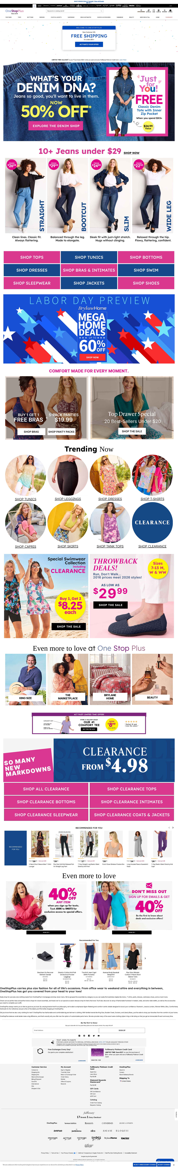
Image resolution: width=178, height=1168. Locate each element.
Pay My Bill (93, 1076)
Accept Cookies (164, 1164)
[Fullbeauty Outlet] (89, 1146)
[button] (91, 1)
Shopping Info (35, 1072)
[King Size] (125, 1139)
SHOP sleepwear (32, 283)
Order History (65, 1077)
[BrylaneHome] (110, 1139)
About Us (122, 1070)
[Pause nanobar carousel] (87, 3)
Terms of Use (55, 1153)
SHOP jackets (89, 283)
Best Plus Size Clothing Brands (113, 1153)
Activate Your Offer (89, 44)
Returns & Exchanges (38, 1077)
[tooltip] (34, 6)
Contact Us (35, 1070)
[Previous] (169, 827)
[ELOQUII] (122, 1130)
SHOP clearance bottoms (46, 801)
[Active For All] (67, 1139)
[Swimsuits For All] (52, 1139)
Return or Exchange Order (68, 1074)
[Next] (173, 827)
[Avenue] (58, 1131)
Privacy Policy (45, 1153)
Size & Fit (34, 1081)
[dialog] (170, 5)
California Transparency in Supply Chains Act (90, 1153)
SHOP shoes (146, 283)
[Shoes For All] (96, 1139)
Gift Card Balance (95, 1091)
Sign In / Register (65, 1070)
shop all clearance (46, 788)
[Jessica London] (126, 1123)
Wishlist (63, 1079)
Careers (121, 1072)
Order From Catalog (96, 1103)
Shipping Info (35, 1074)
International (35, 1084)
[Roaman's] (89, 1123)
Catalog (93, 1100)
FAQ (33, 1086)
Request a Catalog (95, 1105)
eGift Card (93, 1096)
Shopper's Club (36, 1088)
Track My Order (65, 1072)
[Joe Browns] (76, 1130)
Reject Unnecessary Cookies (145, 1164)
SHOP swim (146, 270)
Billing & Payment (36, 1079)
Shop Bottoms (146, 257)
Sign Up (122, 1030)
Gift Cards (94, 1089)
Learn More (122, 60)
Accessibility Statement (131, 1153)
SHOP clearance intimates (132, 801)
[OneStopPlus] (52, 1123)
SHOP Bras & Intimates (89, 270)
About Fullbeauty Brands (126, 1074)
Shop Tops (31, 257)
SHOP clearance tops (131, 788)
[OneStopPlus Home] (15, 12)
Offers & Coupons (66, 1081)
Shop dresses (31, 270)
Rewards (63, 1084)
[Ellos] (93, 1131)
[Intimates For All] (81, 1139)
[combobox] (74, 11)
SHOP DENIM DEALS (81, 1)
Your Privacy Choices (67, 1153)
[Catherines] (107, 1123)
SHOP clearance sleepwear (46, 814)
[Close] (173, 1164)
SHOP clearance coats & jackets (132, 814)
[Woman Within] (70, 1123)
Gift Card (92, 1094)
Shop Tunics (89, 257)
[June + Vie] (107, 1131)
